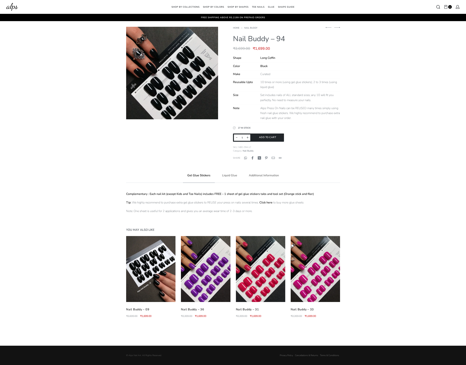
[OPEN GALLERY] (172, 73)
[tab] (198, 175)
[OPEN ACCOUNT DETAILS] (458, 7)
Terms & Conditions (329, 355)
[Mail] (273, 158)
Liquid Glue (229, 175)
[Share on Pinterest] (266, 158)
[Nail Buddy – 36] (205, 269)
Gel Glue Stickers (198, 175)
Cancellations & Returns (306, 355)
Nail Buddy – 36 (192, 309)
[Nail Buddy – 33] (315, 269)
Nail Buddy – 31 (247, 309)
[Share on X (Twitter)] (259, 158)
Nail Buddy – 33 (302, 309)
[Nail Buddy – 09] (150, 269)
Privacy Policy (286, 355)
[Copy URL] (280, 158)
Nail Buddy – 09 (137, 309)
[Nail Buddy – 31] (260, 269)
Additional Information (264, 175)
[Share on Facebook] (252, 158)
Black (264, 66)
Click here (266, 203)
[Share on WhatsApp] (245, 158)
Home (236, 27)
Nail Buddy (250, 27)
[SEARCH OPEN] (438, 7)
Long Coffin (267, 58)
